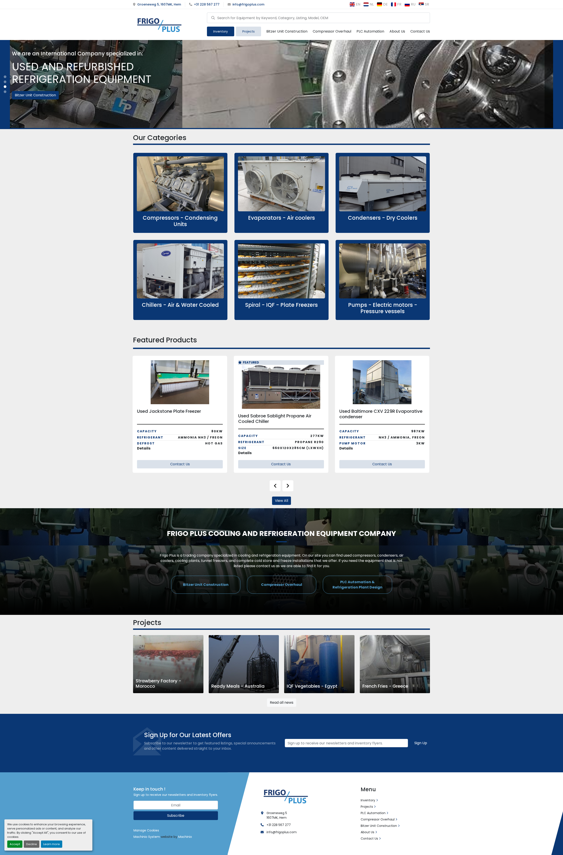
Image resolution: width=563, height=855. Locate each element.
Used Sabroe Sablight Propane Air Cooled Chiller (173, 418)
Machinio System (146, 837)
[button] (220, 31)
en (358, 4)
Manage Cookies (146, 830)
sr (427, 4)
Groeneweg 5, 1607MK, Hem (159, 4)
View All (281, 500)
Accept (15, 844)
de (385, 4)
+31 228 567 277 (206, 4)
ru (413, 4)
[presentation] (275, 485)
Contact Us (420, 31)
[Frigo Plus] (285, 796)
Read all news (281, 702)
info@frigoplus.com (248, 4)
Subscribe (175, 815)
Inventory (220, 31)
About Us (397, 31)
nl (372, 4)
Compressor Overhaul (332, 31)
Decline (31, 844)
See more (183, 192)
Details (144, 452)
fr (399, 4)
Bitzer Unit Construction (286, 31)
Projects (248, 31)
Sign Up (420, 742)
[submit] (213, 17)
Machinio (185, 837)
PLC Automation (370, 31)
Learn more (51, 844)
